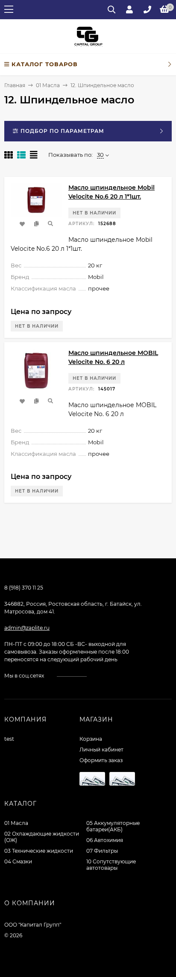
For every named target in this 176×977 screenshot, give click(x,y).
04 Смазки (18, 861)
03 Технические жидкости (38, 851)
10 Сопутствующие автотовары (111, 864)
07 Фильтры (102, 851)
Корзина (90, 739)
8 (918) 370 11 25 (23, 587)
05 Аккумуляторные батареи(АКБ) (113, 826)
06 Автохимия (104, 840)
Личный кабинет (101, 749)
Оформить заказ (101, 760)
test (9, 739)
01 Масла (48, 85)
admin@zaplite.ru (27, 628)
